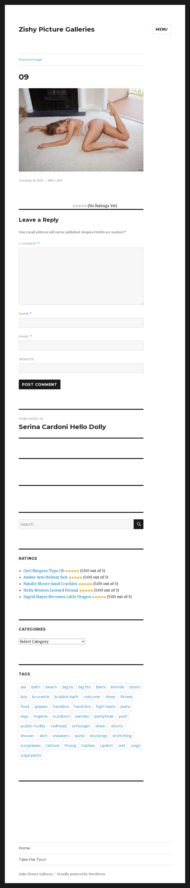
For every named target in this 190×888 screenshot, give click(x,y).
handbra (61, 706)
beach (51, 687)
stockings (98, 736)
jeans (125, 706)
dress (110, 697)
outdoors (61, 716)
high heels (105, 706)
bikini (100, 687)
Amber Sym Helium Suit (45, 577)
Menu (162, 29)
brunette (40, 697)
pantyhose (104, 716)
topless (88, 745)
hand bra (82, 706)
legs (24, 716)
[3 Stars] (79, 206)
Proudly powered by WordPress (81, 874)
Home (24, 848)
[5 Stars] (85, 206)
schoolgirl (81, 726)
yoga (135, 745)
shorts (117, 726)
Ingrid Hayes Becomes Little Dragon (57, 596)
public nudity (33, 726)
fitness (126, 697)
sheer (100, 726)
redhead (59, 726)
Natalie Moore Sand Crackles (50, 583)
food (25, 706)
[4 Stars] (82, 206)
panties (82, 716)
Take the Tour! (32, 859)
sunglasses (31, 745)
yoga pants (31, 755)
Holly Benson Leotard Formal (50, 590)
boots (135, 687)
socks (80, 736)
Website (26, 359)
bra (24, 697)
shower (27, 736)
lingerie (41, 716)
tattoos (52, 745)
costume (92, 697)
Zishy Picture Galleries (57, 29)
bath (35, 687)
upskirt (106, 745)
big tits (84, 687)
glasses (41, 706)
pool (123, 716)
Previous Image (30, 59)
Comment (29, 244)
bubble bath (66, 697)
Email (25, 336)
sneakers (61, 736)
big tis (67, 687)
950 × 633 (55, 180)
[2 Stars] (77, 206)
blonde (117, 687)
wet (122, 745)
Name (25, 314)
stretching (122, 736)
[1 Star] (74, 206)
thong (70, 745)
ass (23, 687)
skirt (44, 736)
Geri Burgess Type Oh (43, 570)
